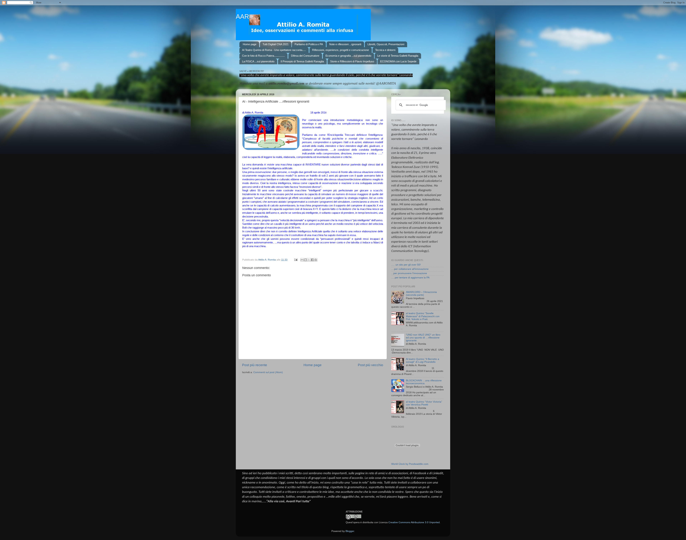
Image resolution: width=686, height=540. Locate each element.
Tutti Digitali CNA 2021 (276, 44)
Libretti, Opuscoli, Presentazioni (385, 44)
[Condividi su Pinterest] (315, 260)
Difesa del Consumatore (305, 55)
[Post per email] (295, 259)
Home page (249, 44)
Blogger (350, 531)
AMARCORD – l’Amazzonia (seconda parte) (421, 293)
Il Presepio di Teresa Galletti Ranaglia (302, 61)
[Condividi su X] (309, 260)
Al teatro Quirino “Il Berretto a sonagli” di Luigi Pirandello (422, 360)
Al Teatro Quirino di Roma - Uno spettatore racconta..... (274, 49)
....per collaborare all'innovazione (410, 269)
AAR (242, 16)
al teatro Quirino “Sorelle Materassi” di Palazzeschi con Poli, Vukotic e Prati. (422, 316)
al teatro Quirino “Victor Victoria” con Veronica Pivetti (424, 403)
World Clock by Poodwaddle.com (409, 464)
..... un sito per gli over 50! (406, 264)
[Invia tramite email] (302, 260)
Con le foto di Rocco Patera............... (263, 55)
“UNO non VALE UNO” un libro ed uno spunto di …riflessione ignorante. (423, 337)
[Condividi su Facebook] (312, 260)
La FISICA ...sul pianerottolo (258, 61)
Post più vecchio (370, 365)
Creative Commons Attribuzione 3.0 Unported (414, 522)
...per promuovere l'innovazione (409, 273)
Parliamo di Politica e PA (309, 44)
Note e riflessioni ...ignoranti (345, 44)
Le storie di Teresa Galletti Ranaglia (397, 55)
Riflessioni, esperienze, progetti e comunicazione (340, 49)
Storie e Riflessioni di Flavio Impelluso (352, 61)
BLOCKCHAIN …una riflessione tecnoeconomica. (424, 382)
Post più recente (254, 365)
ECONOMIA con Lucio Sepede (398, 61)
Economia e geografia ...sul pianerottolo (348, 55)
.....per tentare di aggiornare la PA (410, 277)
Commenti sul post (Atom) (268, 372)
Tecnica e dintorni (385, 49)
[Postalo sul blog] (305, 260)
